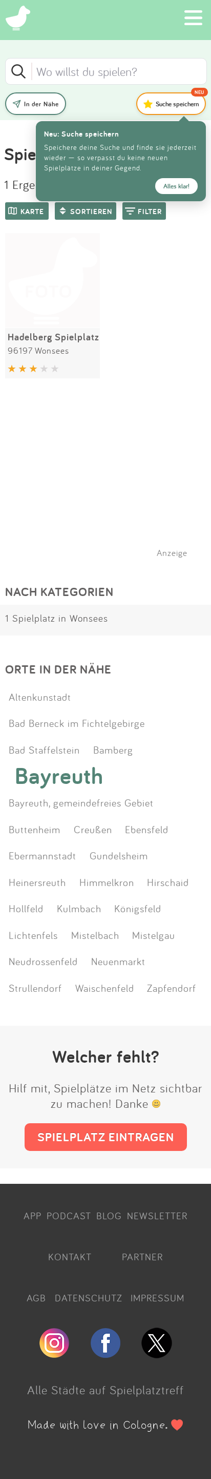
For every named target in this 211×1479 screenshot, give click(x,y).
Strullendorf (35, 987)
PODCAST (69, 1215)
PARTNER (142, 1257)
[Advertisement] (110, 481)
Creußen (93, 829)
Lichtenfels (33, 935)
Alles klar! (176, 186)
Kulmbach (79, 908)
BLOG (109, 1215)
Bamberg (113, 749)
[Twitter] (156, 1353)
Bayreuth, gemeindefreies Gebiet (81, 802)
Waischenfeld (104, 987)
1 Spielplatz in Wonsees (56, 618)
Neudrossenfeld (43, 961)
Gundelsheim (119, 855)
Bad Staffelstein (44, 749)
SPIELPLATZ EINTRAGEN (105, 1137)
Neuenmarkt (118, 961)
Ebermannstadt (42, 855)
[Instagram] (54, 1353)
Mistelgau (153, 935)
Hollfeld (26, 908)
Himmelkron (106, 882)
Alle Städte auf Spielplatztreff (105, 1389)
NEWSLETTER (157, 1215)
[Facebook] (105, 1353)
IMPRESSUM (157, 1298)
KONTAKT (70, 1257)
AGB (36, 1298)
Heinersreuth (37, 882)
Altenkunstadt (40, 696)
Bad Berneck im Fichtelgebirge (77, 722)
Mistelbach (95, 935)
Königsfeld (137, 908)
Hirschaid (168, 882)
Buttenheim (34, 829)
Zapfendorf (171, 987)
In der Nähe (41, 104)
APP (32, 1215)
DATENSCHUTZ (88, 1298)
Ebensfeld (146, 829)
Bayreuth (59, 775)
